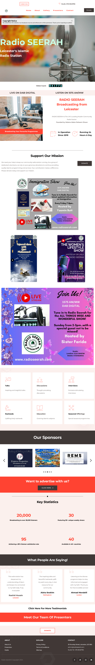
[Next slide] (90, 460)
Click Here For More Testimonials (47, 608)
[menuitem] (28, 10)
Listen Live (24, 4)
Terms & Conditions (42, 647)
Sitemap (39, 650)
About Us (8, 644)
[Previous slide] (4, 460)
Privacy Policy (40, 644)
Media (7, 650)
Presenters (8, 647)
